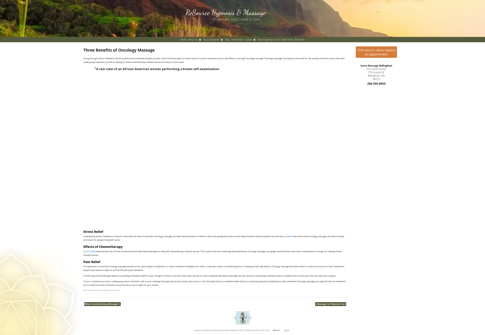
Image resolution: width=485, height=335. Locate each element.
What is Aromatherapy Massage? (102, 304)
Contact (248, 39)
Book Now (299, 39)
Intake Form (287, 39)
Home (183, 39)
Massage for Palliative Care (331, 304)
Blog (227, 39)
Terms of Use (265, 330)
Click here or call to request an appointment (376, 52)
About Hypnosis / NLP (269, 39)
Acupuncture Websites (202, 330)
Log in (286, 330)
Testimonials (237, 39)
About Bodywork (211, 39)
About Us (193, 39)
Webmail (276, 330)
